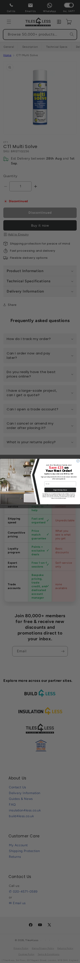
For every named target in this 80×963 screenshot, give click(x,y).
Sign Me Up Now (60, 490)
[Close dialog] (77, 460)
